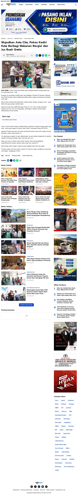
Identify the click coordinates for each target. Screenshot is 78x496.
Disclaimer (36, 490)
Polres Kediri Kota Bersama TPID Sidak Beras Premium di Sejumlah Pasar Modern (9, 180)
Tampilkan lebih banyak (26, 305)
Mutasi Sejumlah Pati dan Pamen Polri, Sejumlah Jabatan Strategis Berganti (38, 245)
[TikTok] (39, 486)
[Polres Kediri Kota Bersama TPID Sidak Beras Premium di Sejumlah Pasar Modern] (9, 172)
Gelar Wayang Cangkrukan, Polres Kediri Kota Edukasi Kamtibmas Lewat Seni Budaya (26, 180)
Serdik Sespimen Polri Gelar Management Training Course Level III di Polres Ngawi (66, 159)
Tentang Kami (16, 490)
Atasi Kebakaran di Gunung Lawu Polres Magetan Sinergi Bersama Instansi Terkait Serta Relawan (66, 308)
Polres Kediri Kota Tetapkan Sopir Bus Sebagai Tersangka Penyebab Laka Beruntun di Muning (26, 198)
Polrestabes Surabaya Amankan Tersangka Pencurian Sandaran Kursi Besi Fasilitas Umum (66, 167)
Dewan (37, 4)
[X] (40, 55)
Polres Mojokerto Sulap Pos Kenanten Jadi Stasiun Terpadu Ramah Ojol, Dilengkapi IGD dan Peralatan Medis (38, 276)
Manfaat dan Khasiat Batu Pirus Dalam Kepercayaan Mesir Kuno (66, 146)
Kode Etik (42, 490)
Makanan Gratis (16, 155)
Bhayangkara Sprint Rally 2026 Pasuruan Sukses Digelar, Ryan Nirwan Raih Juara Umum (37, 291)
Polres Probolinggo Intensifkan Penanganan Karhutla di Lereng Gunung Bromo (66, 152)
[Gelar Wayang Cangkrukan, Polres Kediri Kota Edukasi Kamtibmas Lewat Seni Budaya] (26, 172)
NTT (27, 209)
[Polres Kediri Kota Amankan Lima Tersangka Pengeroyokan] (9, 190)
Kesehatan (52, 4)
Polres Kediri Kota (27, 155)
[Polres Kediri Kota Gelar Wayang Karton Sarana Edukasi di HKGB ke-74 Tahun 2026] (43, 190)
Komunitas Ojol (31, 272)
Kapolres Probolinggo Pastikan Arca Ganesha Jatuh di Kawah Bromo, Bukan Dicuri (66, 315)
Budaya (21, 4)
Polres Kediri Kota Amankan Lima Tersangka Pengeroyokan (9, 198)
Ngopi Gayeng (37, 493)
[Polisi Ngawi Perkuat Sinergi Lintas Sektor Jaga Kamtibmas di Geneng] (13, 263)
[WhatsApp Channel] (46, 486)
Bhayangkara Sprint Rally (33, 287)
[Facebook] (37, 55)
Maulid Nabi (30, 225)
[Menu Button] (2, 4)
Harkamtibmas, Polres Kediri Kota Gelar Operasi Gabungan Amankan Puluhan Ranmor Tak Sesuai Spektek (43, 180)
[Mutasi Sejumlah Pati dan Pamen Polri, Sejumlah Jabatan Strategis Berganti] (13, 247)
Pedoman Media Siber (26, 490)
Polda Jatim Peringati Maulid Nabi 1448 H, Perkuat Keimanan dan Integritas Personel (38, 229)
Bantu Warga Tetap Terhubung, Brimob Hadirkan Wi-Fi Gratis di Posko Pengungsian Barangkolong (38, 213)
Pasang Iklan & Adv (60, 490)
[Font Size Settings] (32, 55)
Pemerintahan (29, 4)
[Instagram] (31, 486)
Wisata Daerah (61, 4)
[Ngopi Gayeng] (11, 4)
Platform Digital (50, 490)
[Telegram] (43, 55)
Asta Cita (7, 155)
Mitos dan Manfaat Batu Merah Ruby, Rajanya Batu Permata (66, 140)
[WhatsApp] (46, 55)
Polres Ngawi (30, 256)
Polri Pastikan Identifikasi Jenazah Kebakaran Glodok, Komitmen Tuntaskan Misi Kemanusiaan (65, 301)
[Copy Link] (49, 55)
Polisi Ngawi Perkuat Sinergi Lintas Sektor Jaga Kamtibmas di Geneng (38, 259)
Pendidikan (44, 4)
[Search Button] (75, 4)
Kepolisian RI (30, 241)
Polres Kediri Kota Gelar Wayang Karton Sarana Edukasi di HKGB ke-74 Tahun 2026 (43, 198)
